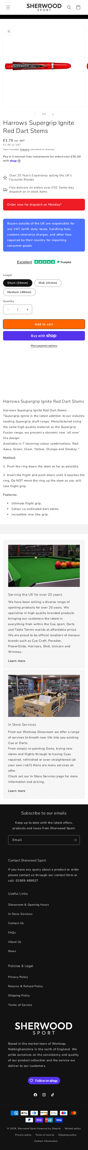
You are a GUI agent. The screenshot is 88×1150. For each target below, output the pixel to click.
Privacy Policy (18, 977)
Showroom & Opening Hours (28, 905)
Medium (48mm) (19, 292)
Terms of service (44, 1134)
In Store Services (20, 914)
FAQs (12, 933)
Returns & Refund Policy (25, 986)
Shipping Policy (19, 995)
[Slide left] (34, 114)
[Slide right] (53, 114)
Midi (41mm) (48, 283)
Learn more (16, 661)
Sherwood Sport (27, 1128)
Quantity (8, 301)
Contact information (45, 1141)
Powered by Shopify (49, 1128)
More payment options (44, 345)
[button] (8, 7)
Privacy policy (23, 1134)
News (12, 951)
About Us (14, 942)
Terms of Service (20, 1005)
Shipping (24, 149)
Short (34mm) (17, 283)
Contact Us (16, 923)
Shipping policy (67, 1134)
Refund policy (73, 1128)
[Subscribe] (75, 840)
